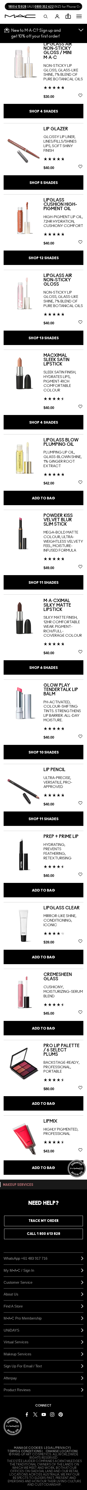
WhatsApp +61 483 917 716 (25, 1258)
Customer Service (18, 1282)
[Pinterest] (60, 1414)
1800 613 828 (17, 6)
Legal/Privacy (57, 1447)
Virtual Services (16, 1342)
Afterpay (10, 1378)
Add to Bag (43, 498)
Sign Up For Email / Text (23, 1366)
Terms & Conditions (24, 1451)
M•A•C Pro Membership (23, 1318)
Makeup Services (17, 1354)
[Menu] (79, 16)
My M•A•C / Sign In (19, 1270)
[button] (79, 16)
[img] (24, 61)
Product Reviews (17, 1390)
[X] (35, 1414)
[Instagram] (52, 1414)
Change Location (61, 1451)
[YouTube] (44, 1414)
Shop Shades (43, 111)
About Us (11, 1294)
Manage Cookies (28, 1447)
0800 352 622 (44, 6)
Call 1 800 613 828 (43, 1234)
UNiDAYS (11, 1330)
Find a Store (13, 1306)
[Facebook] (27, 1414)
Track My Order (43, 1221)
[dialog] (63, 51)
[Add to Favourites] (80, 95)
